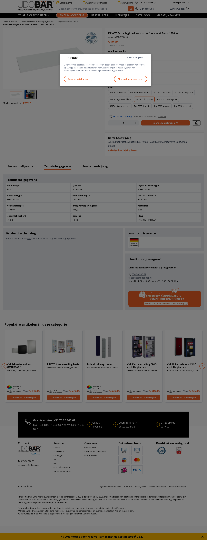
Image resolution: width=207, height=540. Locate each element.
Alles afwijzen (135, 57)
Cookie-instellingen (78, 79)
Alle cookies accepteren (130, 79)
